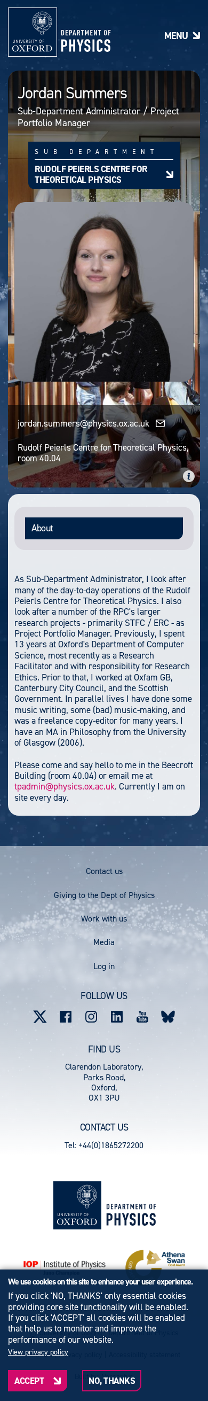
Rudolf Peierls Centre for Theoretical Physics (91, 174)
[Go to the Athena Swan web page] (155, 1268)
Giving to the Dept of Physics (104, 895)
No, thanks (112, 1381)
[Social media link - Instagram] (91, 1017)
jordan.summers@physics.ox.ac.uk (83, 423)
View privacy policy (38, 1352)
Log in (104, 966)
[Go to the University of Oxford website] (77, 1205)
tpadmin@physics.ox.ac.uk (64, 786)
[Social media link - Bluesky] (168, 1017)
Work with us (104, 918)
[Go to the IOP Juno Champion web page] (64, 1268)
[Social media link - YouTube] (142, 1017)
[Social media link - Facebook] (66, 1017)
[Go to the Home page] (131, 1205)
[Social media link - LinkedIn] (117, 1017)
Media (104, 942)
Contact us (104, 871)
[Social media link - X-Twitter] (40, 1017)
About (42, 528)
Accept (29, 1381)
